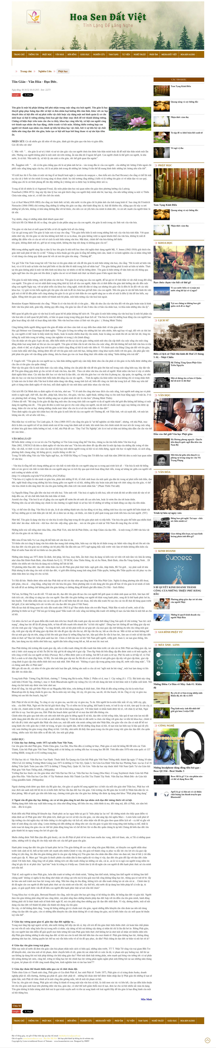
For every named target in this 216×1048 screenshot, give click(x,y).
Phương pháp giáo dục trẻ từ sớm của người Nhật (186, 600)
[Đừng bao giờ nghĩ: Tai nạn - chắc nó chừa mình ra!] (162, 522)
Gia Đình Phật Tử (170, 632)
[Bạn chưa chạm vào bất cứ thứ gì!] (179, 262)
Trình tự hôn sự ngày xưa (168, 513)
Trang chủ (26, 71)
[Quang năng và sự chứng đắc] (162, 106)
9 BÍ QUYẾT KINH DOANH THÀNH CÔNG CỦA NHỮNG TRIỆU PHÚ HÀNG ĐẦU (177, 590)
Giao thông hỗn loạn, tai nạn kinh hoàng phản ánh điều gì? (186, 535)
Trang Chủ (19, 54)
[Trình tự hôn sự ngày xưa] (179, 492)
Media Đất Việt (169, 54)
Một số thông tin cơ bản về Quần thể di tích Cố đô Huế (186, 379)
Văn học (164, 395)
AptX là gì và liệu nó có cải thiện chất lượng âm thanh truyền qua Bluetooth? (186, 794)
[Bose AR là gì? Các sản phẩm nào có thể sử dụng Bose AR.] (162, 779)
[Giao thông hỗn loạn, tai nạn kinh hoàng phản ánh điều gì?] (162, 537)
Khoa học (165, 243)
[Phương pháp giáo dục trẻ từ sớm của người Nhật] (162, 603)
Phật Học (47, 54)
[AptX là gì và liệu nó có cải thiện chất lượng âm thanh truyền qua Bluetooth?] (162, 794)
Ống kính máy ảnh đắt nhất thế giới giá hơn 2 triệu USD (185, 709)
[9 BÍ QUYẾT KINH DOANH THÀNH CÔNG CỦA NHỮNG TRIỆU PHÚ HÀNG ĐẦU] (177, 568)
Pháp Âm (154, 54)
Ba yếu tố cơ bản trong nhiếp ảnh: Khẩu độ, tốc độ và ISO (187, 694)
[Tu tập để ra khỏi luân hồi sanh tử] (162, 137)
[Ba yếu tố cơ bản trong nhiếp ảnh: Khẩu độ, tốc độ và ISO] (162, 700)
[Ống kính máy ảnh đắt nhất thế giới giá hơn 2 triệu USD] (162, 712)
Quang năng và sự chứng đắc (184, 101)
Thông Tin (33, 54)
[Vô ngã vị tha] (162, 152)
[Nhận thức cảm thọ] (162, 121)
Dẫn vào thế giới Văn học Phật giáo (173, 434)
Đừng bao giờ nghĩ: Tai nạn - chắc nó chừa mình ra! (187, 519)
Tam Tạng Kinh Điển (181, 86)
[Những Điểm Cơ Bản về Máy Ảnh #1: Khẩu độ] (179, 664)
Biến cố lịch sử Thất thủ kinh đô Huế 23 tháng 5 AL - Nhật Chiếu (179, 355)
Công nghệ (166, 725)
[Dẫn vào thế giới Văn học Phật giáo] (179, 414)
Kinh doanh (167, 551)
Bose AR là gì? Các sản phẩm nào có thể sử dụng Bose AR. (186, 777)
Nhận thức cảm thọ (180, 117)
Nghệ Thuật (140, 54)
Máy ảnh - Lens (168, 644)
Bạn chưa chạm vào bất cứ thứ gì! (172, 282)
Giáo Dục (84, 54)
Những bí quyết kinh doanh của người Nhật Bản (185, 616)
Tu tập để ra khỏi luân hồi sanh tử (187, 132)
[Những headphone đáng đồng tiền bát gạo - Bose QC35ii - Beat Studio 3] (179, 746)
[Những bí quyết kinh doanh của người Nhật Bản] (162, 617)
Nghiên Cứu (99, 54)
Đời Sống (72, 54)
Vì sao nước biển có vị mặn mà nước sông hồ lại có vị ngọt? (185, 289)
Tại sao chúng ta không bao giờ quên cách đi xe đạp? (185, 304)
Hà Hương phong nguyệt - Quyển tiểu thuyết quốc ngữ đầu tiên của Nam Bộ (186, 442)
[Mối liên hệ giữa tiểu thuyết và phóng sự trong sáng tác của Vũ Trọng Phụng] (162, 465)
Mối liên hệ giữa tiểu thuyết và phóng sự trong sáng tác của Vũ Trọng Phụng (185, 458)
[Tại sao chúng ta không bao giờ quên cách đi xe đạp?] (162, 306)
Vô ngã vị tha (177, 148)
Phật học (63, 71)
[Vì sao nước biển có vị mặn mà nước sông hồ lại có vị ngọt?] (162, 291)
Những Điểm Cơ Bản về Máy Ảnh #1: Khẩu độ (178, 686)
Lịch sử (163, 320)
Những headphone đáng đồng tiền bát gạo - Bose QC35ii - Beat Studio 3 (177, 769)
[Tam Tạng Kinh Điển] (162, 90)
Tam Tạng (113, 54)
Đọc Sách (18, 62)
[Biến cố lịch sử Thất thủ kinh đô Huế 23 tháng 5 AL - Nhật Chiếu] (179, 337)
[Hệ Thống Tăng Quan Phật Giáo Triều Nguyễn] (162, 367)
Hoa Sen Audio (188, 54)
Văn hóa (164, 472)
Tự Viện (126, 54)
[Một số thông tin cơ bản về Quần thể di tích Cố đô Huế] (162, 382)
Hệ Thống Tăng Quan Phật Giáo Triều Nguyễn (186, 364)
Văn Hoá (59, 54)
